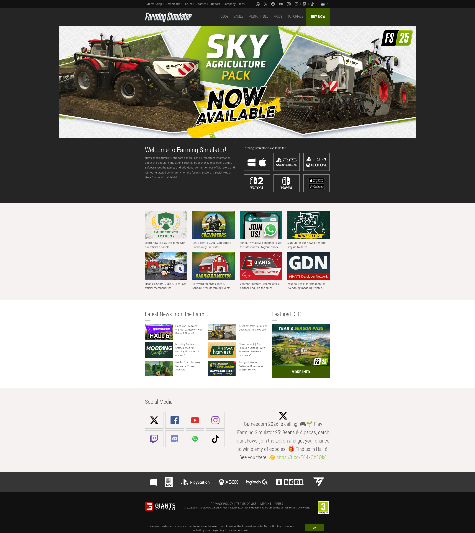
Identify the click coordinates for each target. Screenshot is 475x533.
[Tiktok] (312, 4)
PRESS (278, 504)
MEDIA (253, 16)
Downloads (173, 4)
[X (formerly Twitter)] (266, 4)
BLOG (224, 16)
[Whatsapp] (258, 4)
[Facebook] (273, 4)
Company (229, 4)
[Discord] (305, 4)
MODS (278, 16)
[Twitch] (297, 4)
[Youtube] (281, 4)
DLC (265, 16)
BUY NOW (318, 16)
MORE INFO (300, 372)
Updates (201, 4)
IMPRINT (265, 504)
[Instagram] (289, 4)
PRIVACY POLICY (222, 504)
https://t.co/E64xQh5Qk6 (301, 457)
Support (215, 4)
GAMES (238, 16)
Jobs (242, 4)
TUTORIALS (295, 16)
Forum (188, 4)
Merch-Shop (154, 4)
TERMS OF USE (246, 504)
